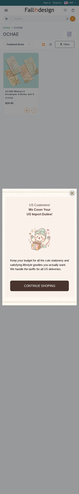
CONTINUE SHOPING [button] (39, 286)
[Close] (72, 193)
